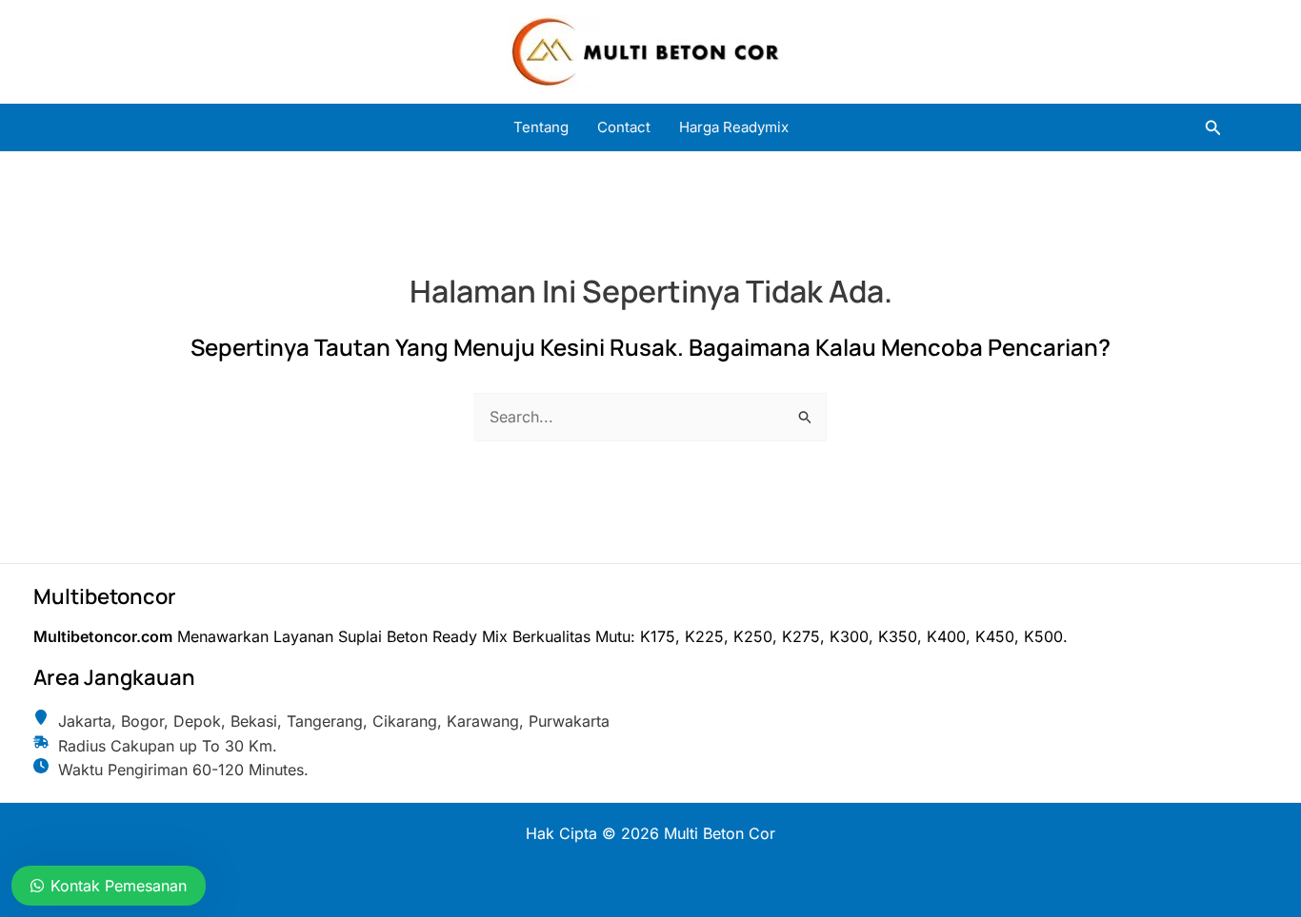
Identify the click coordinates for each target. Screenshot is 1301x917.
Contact (623, 127)
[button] (1213, 128)
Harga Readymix (734, 127)
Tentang (541, 127)
